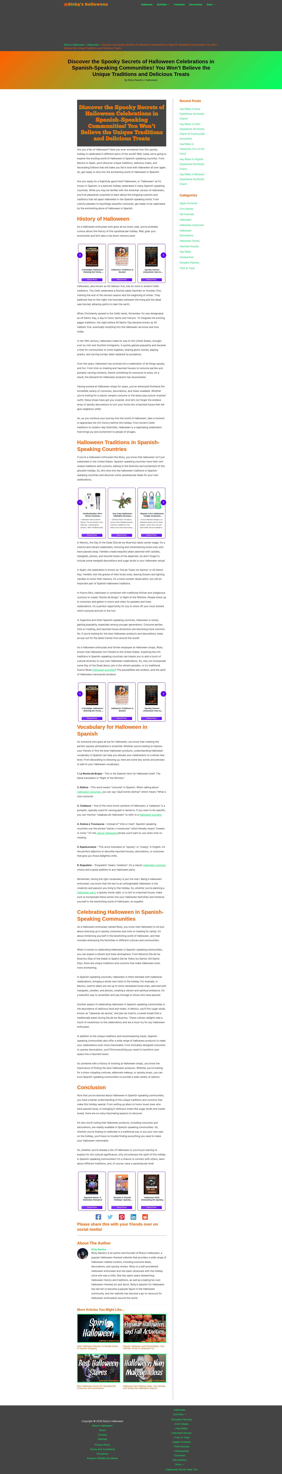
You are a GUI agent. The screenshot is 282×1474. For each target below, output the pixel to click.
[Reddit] (145, 1217)
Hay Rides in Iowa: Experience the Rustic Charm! (192, 113)
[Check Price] (92, 279)
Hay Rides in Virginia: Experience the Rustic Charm (192, 164)
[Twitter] (110, 1217)
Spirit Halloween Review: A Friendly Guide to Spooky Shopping (97, 1347)
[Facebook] (98, 1217)
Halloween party (86, 892)
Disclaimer (102, 1453)
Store (209, 4)
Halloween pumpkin (150, 814)
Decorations (195, 4)
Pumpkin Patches (189, 262)
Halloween (146, 4)
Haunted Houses (189, 246)
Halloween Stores (190, 240)
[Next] (163, 255)
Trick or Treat (187, 268)
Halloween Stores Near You (182, 1469)
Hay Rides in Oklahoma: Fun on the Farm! (192, 149)
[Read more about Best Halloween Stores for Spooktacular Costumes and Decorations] (98, 1368)
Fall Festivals (187, 214)
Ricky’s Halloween (102, 1425)
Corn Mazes (186, 208)
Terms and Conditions (102, 1449)
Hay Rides (185, 251)
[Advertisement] (141, 26)
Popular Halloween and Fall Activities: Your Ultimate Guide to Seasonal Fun (143, 1347)
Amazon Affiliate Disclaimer (102, 1458)
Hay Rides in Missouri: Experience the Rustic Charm (192, 179)
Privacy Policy (102, 1444)
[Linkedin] (133, 1217)
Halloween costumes (89, 791)
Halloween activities (103, 669)
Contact (102, 1434)
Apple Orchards (188, 203)
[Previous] (80, 255)
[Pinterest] (121, 1217)
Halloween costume (154, 865)
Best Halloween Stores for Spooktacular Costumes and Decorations (96, 1387)
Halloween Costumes (192, 225)
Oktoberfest (187, 257)
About (102, 1430)
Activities (162, 4)
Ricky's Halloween (74, 44)
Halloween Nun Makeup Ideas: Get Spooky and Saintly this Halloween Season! (144, 1387)
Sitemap (102, 1439)
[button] (168, 4)
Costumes (179, 4)
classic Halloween (107, 833)
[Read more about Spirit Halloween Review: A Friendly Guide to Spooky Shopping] (98, 1328)
